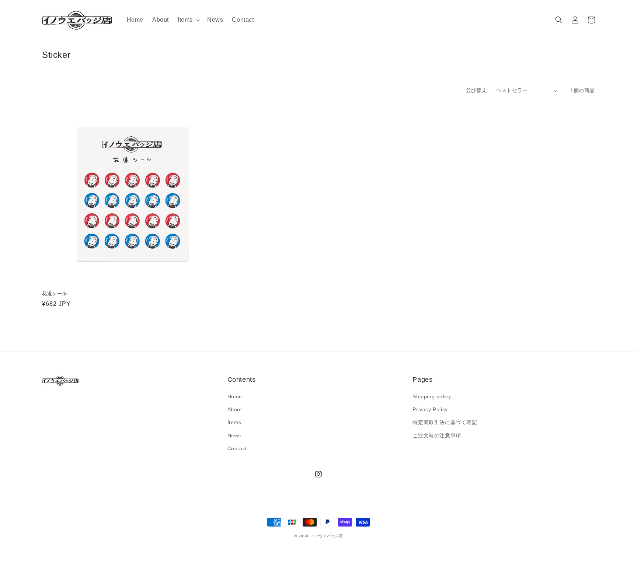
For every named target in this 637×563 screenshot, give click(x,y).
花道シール (54, 293)
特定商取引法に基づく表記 (445, 422)
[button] (188, 20)
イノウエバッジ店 (327, 536)
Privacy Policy (430, 409)
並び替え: (477, 90)
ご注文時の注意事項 (437, 435)
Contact (237, 448)
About (234, 409)
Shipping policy (432, 396)
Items (234, 422)
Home (234, 396)
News (234, 435)
